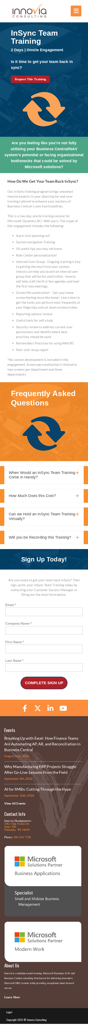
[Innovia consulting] (26, 16)
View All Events (14, 803)
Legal (9, 1012)
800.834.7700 (22, 837)
